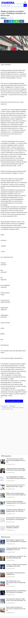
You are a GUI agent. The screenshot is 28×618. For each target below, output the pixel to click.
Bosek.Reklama (5, 136)
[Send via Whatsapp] (16, 21)
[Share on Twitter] (11, 21)
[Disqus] (14, 431)
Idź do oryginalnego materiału (13, 401)
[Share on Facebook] (6, 21)
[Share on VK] (21, 21)
